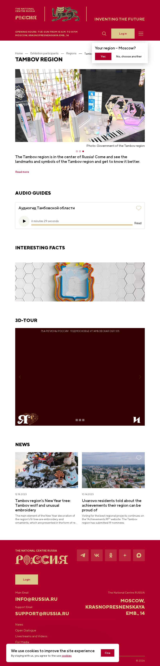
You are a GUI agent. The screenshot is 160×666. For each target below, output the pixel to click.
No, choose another (129, 56)
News (19, 624)
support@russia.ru (36, 613)
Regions (71, 53)
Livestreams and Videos (31, 636)
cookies (67, 655)
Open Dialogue (25, 630)
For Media (22, 642)
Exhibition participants (44, 53)
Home (19, 53)
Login (26, 579)
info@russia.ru (36, 599)
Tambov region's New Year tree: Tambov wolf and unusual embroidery (43, 505)
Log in (123, 33)
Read (137, 223)
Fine (107, 652)
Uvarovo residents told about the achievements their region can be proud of (111, 505)
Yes (103, 56)
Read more (22, 171)
